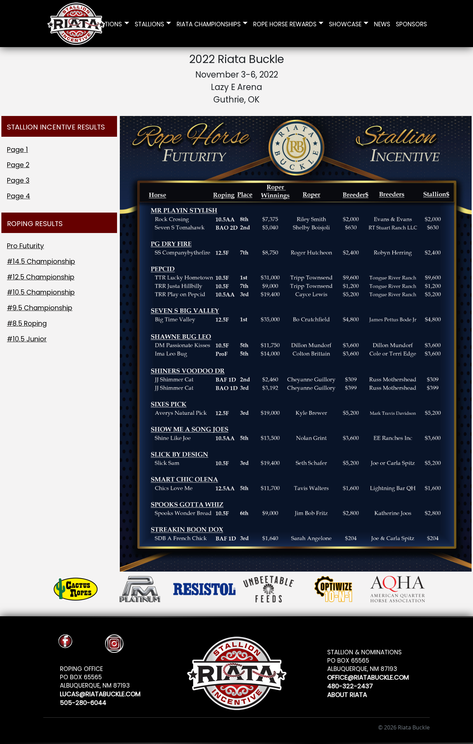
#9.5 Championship (39, 308)
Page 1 (17, 149)
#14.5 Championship (41, 261)
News (382, 23)
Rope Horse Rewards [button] (284, 23)
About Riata (347, 693)
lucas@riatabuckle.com (100, 693)
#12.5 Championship (40, 277)
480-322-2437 (350, 685)
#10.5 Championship (41, 292)
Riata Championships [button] (209, 23)
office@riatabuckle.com (368, 676)
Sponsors (411, 23)
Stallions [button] (149, 23)
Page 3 (18, 180)
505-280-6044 (83, 701)
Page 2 (18, 165)
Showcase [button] (345, 23)
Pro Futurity (25, 246)
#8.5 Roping (27, 323)
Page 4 (18, 196)
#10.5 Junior (27, 339)
